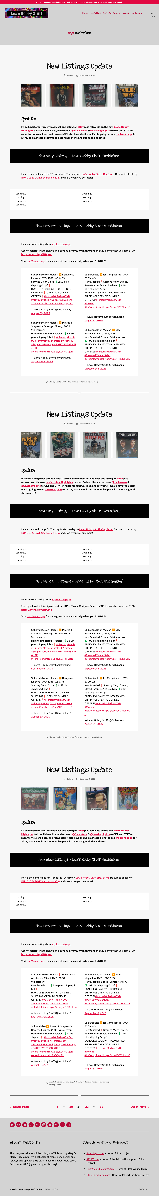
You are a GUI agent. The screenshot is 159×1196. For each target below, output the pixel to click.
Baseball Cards (55, 1082)
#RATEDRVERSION (65, 344)
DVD (64, 382)
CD (63, 737)
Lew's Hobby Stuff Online (29, 1189)
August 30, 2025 (40, 313)
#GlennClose (38, 303)
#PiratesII (56, 340)
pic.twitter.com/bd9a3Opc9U (47, 1055)
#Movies (36, 299)
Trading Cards (55, 1084)
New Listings (93, 382)
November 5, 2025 (87, 423)
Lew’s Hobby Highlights (59, 482)
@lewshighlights (100, 130)
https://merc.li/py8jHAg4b (36, 254)
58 (101, 1106)
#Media (58, 296)
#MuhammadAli (59, 1003)
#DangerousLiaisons (61, 299)
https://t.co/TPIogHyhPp (59, 303)
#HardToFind (38, 351)
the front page (124, 134)
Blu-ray (52, 382)
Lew (71, 75)
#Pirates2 (67, 340)
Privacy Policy (51, 1189)
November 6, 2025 (87, 75)
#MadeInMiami (39, 1007)
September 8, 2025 (42, 361)
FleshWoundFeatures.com (100, 1169)
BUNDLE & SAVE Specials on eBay (40, 177)
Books (58, 382)
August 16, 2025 (40, 1065)
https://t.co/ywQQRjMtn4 (62, 1007)
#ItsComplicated (94, 307)
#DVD (66, 296)
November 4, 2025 (87, 779)
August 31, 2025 (94, 320)
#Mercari (49, 296)
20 (71, 1106)
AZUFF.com (92, 1159)
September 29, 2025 (42, 1017)
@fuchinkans (79, 130)
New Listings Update (79, 66)
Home (85, 13)
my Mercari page (61, 244)
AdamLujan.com (95, 1153)
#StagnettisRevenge (42, 344)
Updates (136, 13)
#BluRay (36, 340)
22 (86, 1106)
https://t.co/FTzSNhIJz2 (116, 359)
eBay (81, 127)
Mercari (83, 382)
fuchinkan (76, 382)
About (126, 13)
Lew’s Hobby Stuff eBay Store (104, 13)
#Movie (45, 299)
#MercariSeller (102, 355)
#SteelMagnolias (94, 359)
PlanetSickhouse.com (98, 1175)
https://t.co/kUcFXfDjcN (59, 351)
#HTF (34, 348)
